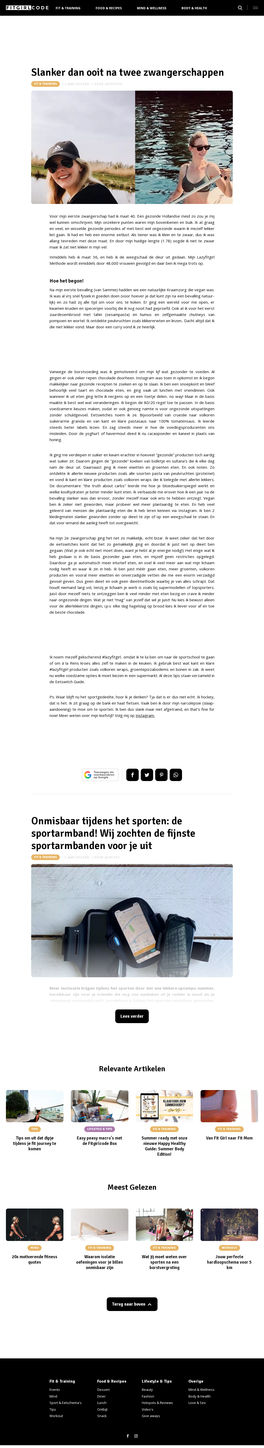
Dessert (103, 1389)
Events (55, 1389)
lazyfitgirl (114, 84)
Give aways (151, 1415)
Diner (101, 1396)
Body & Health (194, 8)
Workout (56, 1415)
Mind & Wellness (151, 8)
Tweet (147, 775)
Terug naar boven (128, 1304)
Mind (53, 1396)
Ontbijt (102, 1409)
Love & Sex (197, 1402)
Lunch (101, 1402)
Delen (132, 775)
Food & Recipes (109, 8)
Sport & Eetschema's (66, 1402)
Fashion (148, 1396)
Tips (53, 1409)
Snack (102, 1415)
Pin (161, 775)
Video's (147, 1409)
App (176, 775)
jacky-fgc (112, 857)
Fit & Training (68, 8)
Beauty (147, 1389)
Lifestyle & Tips (157, 1381)
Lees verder (132, 1016)
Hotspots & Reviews (157, 1402)
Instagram (145, 715)
